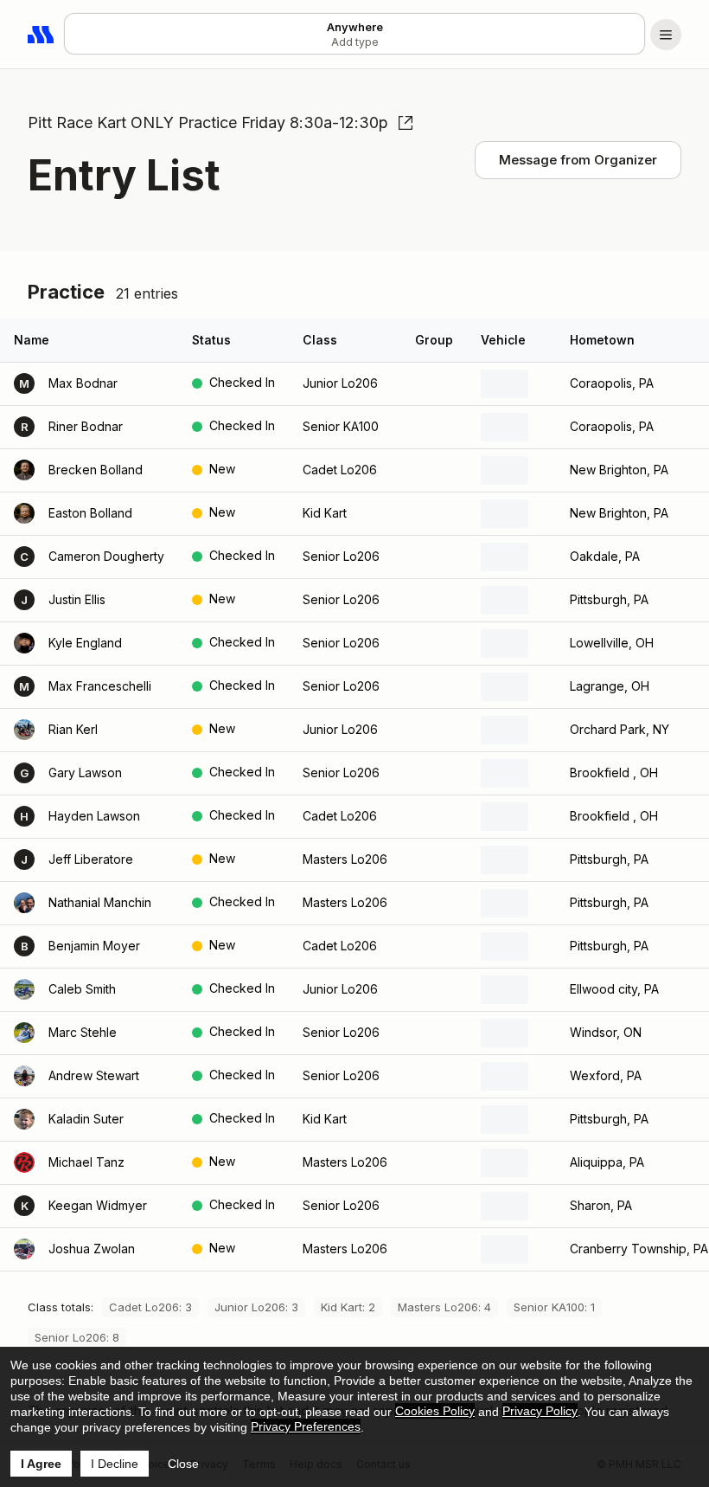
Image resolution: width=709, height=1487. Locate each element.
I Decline (114, 1464)
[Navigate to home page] (41, 34)
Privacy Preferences (306, 1426)
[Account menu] (665, 34)
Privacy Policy (540, 1411)
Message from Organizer (578, 159)
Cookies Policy (435, 1411)
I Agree (41, 1464)
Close (183, 1464)
